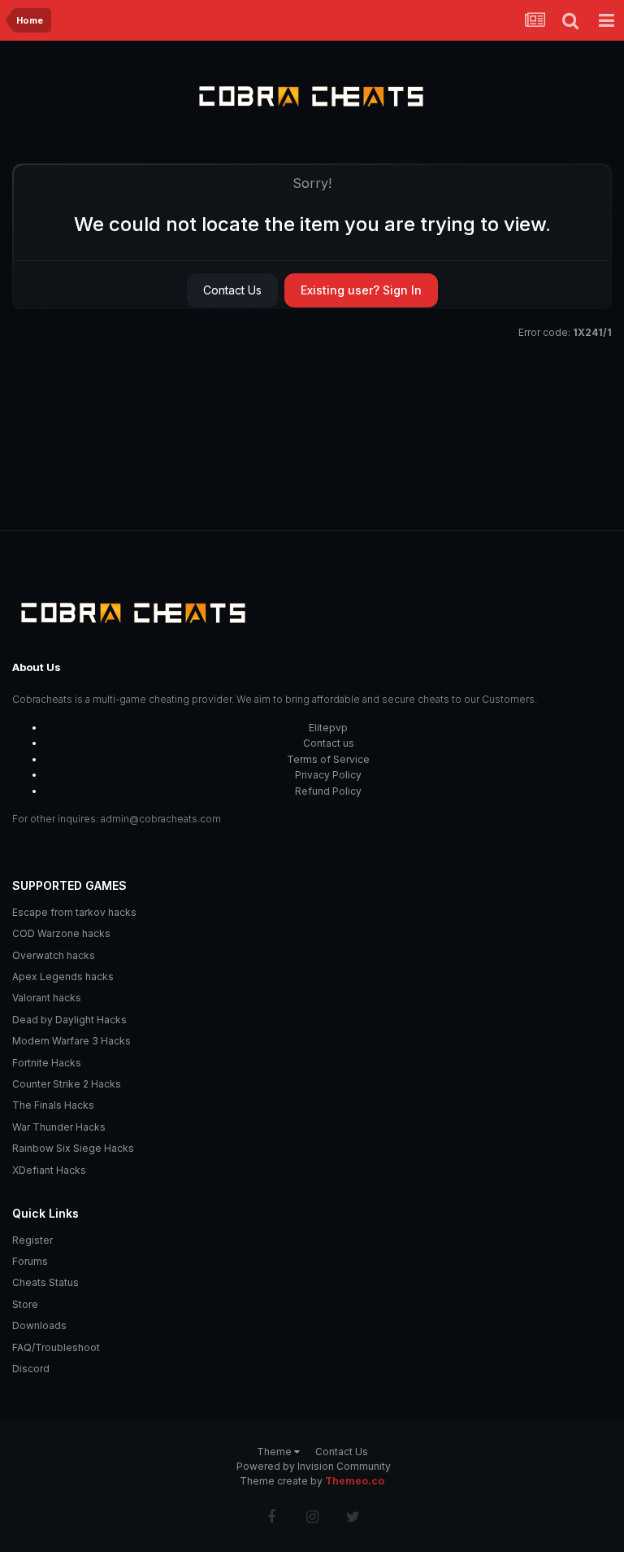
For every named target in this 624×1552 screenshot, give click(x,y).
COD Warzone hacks (61, 933)
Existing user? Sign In (361, 290)
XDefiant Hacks (49, 1170)
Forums (30, 1261)
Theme (275, 1451)
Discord (31, 1368)
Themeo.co (354, 1481)
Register (32, 1240)
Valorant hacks (46, 998)
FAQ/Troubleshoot (56, 1347)
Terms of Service (328, 759)
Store (25, 1304)
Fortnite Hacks (46, 1063)
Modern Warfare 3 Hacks (71, 1041)
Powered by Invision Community (313, 1466)
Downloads (39, 1325)
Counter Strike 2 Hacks (66, 1084)
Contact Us (232, 290)
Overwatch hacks (53, 955)
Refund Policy (328, 791)
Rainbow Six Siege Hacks (73, 1148)
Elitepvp (328, 728)
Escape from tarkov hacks (74, 912)
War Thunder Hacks (59, 1127)
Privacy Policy (328, 775)
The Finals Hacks (53, 1105)
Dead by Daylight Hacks (69, 1020)
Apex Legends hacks (63, 976)
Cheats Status (45, 1282)
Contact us (328, 743)
